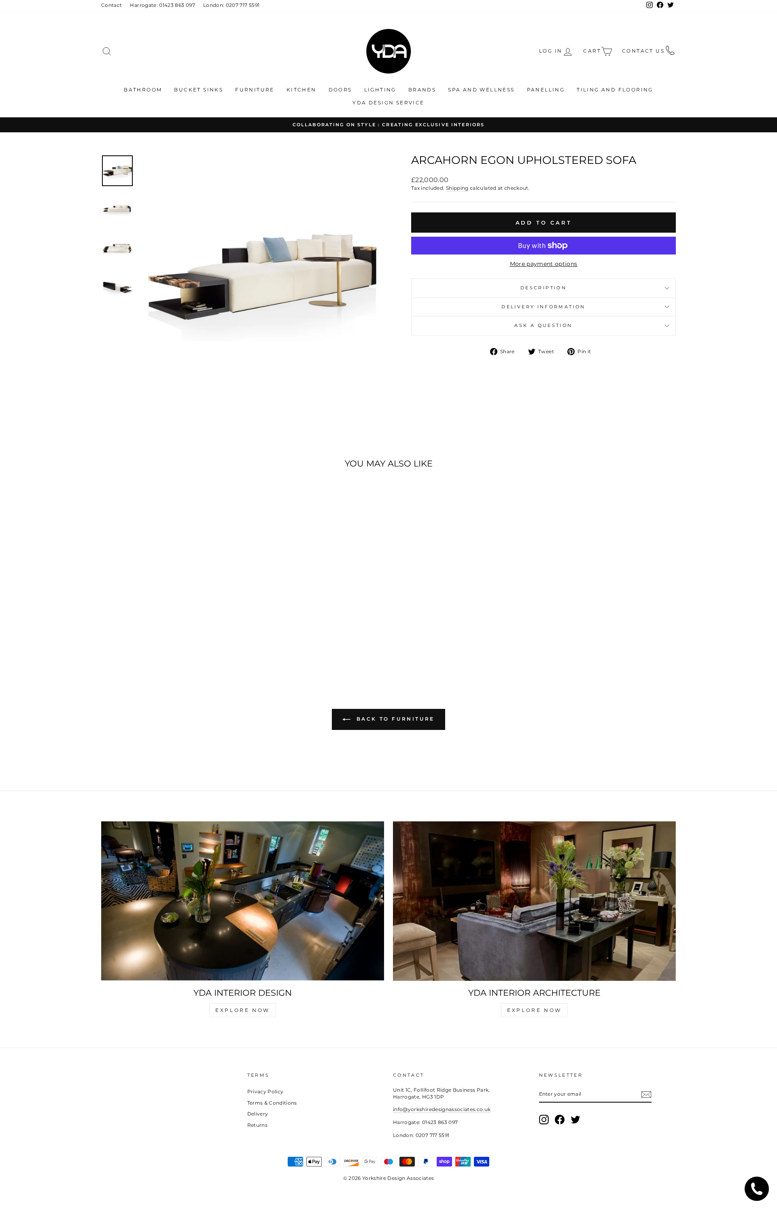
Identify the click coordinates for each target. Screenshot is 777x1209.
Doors (340, 90)
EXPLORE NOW (242, 1010)
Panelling (546, 90)
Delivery (257, 1114)
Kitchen (301, 90)
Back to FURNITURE (394, 719)
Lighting (380, 90)
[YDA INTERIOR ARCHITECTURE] (534, 900)
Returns (257, 1125)
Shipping (457, 188)
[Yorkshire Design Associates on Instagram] (544, 1119)
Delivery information (543, 307)
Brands (422, 90)
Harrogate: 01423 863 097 (162, 5)
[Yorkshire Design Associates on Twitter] (575, 1119)
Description (543, 288)
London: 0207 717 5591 (231, 5)
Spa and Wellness (481, 90)
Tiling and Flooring (615, 90)
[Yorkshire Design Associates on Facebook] (560, 1119)
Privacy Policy (265, 1091)
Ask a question (543, 325)
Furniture (254, 90)
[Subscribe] (646, 1094)
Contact (111, 5)
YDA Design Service (388, 103)
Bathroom (143, 90)
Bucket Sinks (198, 90)
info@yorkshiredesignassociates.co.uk (442, 1109)
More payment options (543, 263)
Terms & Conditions (272, 1103)
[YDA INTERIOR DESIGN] (242, 900)
